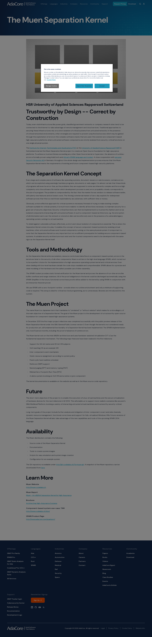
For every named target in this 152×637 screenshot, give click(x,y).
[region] (77, 78)
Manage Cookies (51, 86)
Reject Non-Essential (84, 86)
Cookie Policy (51, 80)
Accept (102, 86)
